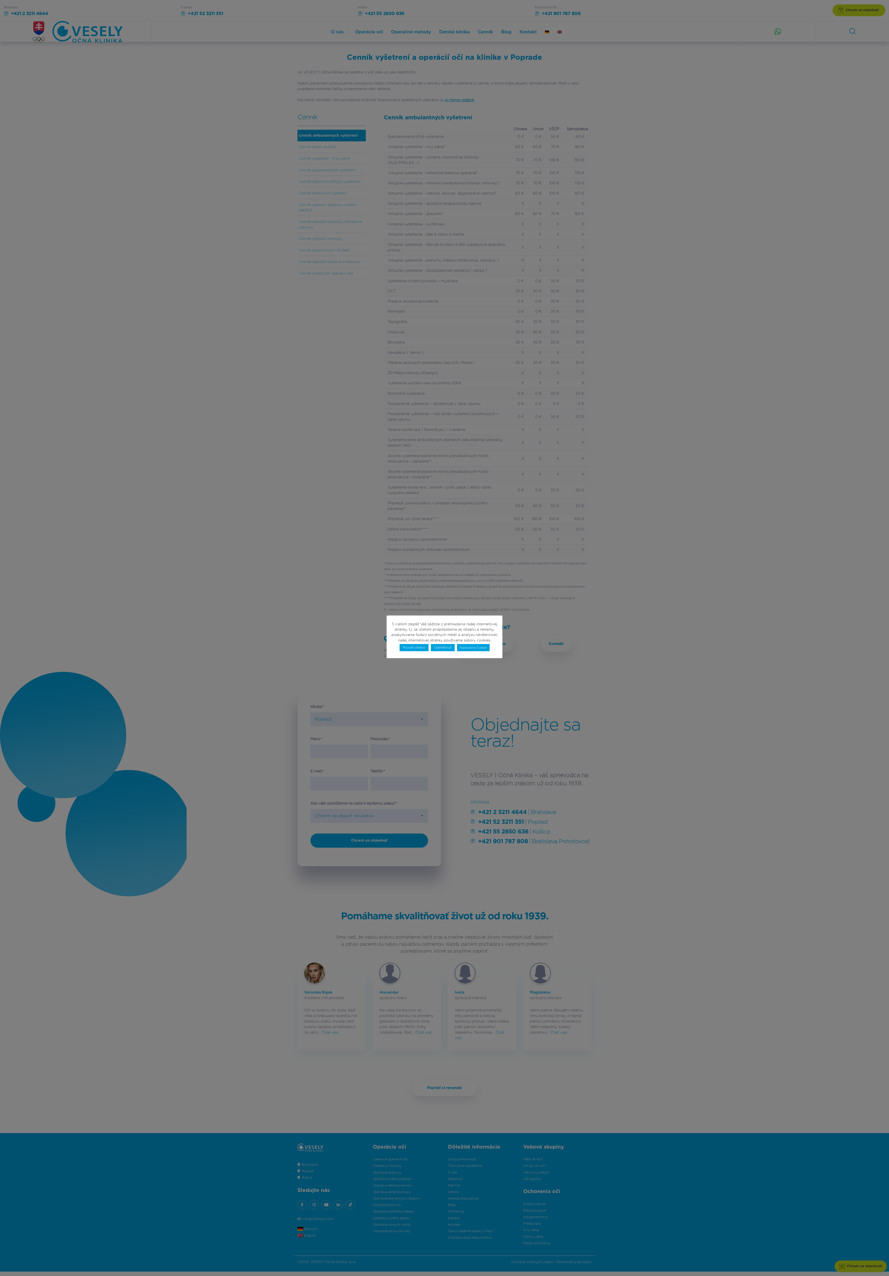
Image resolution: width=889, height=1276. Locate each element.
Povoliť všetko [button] (414, 647)
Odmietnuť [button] (442, 647)
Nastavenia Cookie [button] (473, 647)
